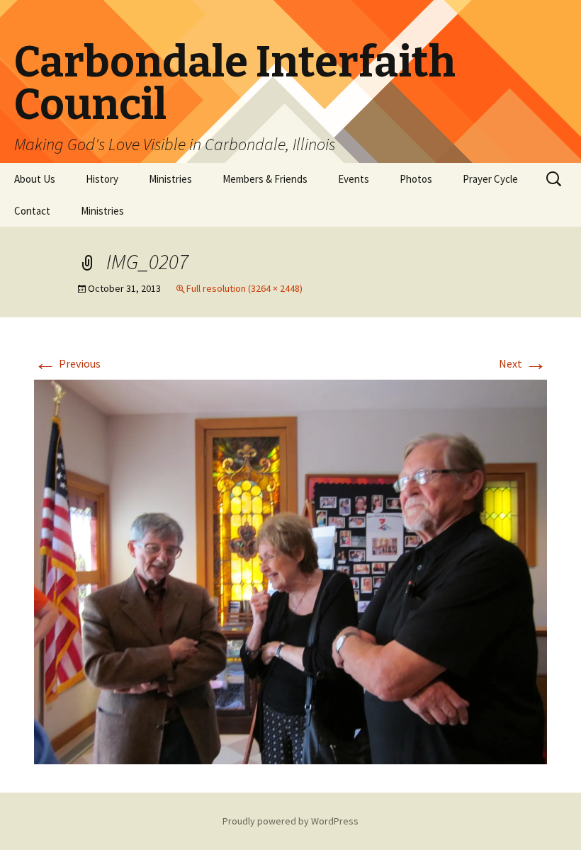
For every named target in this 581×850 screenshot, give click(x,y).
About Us (34, 179)
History (102, 179)
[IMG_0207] (290, 570)
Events (353, 179)
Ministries (170, 179)
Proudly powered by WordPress (290, 821)
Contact (32, 210)
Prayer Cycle (490, 179)
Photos (416, 179)
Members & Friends (265, 179)
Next (523, 363)
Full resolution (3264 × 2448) (244, 288)
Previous (67, 363)
